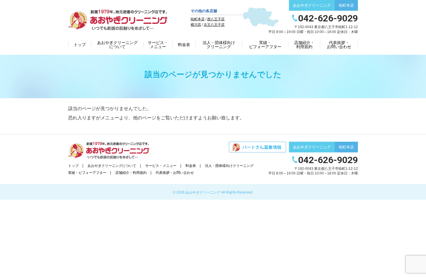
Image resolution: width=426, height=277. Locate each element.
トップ (80, 44)
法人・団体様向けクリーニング (219, 44)
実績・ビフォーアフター (265, 44)
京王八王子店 (214, 25)
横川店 (196, 25)
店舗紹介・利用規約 (304, 44)
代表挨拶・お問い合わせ (339, 44)
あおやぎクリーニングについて (117, 44)
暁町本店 (198, 19)
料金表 (184, 44)
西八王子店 (216, 19)
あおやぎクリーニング (202, 192)
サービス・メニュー (158, 44)
